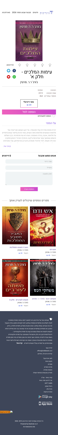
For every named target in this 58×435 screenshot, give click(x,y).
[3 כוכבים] (34, 64)
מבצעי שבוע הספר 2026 (21, 12)
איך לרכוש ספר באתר (45, 380)
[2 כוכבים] (27, 64)
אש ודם (53, 249)
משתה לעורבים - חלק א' (18, 300)
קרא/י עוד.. (7, 146)
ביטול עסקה (48, 386)
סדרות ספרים (48, 367)
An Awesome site (29, 427)
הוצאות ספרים (48, 370)
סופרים (50, 364)
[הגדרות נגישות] (6, 412)
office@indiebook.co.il (44, 351)
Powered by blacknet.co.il (29, 424)
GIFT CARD (34, 4)
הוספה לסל (29, 112)
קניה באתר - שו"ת (46, 377)
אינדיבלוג (49, 389)
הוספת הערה (29, 189)
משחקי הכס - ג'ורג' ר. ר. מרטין (44, 298)
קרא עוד (19, 343)
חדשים (35, 12)
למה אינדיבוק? (42, 4)
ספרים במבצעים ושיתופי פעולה (42, 373)
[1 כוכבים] (19, 64)
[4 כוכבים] (42, 64)
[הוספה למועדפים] (32, 209)
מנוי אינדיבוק (17, 4)
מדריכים (26, 4)
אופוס (40, 90)
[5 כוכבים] (49, 64)
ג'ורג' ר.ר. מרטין (29, 82)
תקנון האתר (48, 361)
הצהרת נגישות (48, 392)
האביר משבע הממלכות (19, 247)
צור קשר (9, 4)
